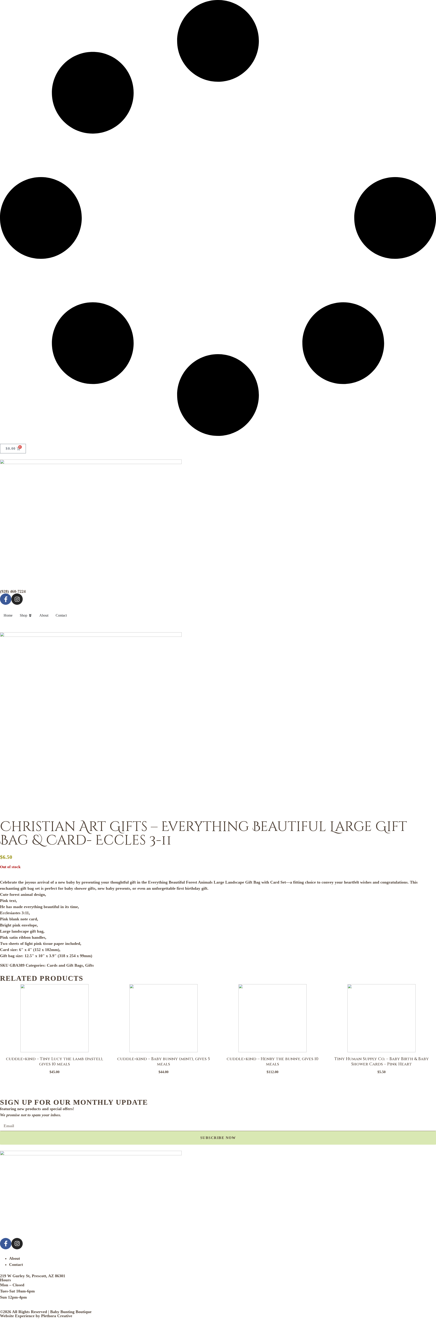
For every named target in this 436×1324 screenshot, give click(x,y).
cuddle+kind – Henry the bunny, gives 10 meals (272, 1061)
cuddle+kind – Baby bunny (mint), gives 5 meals (163, 1061)
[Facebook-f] (5, 599)
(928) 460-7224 (13, 591)
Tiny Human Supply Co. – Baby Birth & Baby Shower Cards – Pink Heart (381, 1061)
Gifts (89, 965)
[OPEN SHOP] (30, 615)
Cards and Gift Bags (65, 965)
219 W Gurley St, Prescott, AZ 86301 (32, 1276)
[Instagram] (17, 599)
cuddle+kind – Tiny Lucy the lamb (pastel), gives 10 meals (54, 1061)
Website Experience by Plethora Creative (36, 1316)
